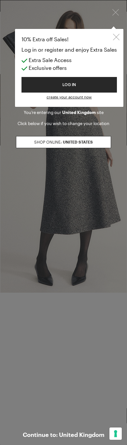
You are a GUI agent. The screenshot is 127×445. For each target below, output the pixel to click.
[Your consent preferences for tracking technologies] (115, 433)
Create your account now (69, 97)
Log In (69, 85)
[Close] (115, 11)
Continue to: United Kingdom (64, 434)
